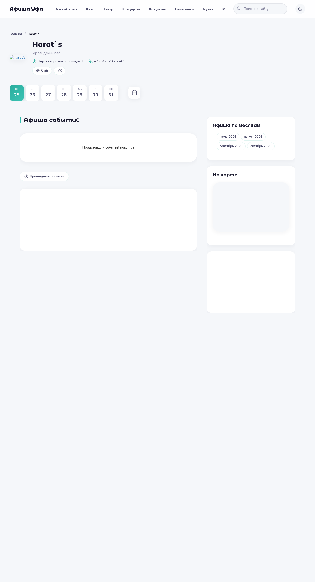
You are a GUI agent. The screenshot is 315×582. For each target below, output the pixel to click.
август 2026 (253, 137)
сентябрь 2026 (231, 146)
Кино (90, 8)
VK (60, 70)
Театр (108, 8)
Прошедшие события (47, 176)
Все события (66, 8)
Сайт (44, 70)
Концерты (131, 8)
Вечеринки (184, 8)
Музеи (208, 8)
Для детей (157, 8)
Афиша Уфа (26, 9)
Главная (16, 34)
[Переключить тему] (300, 9)
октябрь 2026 (260, 146)
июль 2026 (228, 137)
